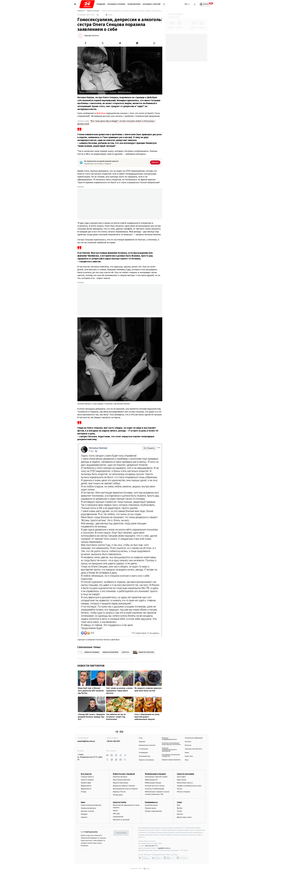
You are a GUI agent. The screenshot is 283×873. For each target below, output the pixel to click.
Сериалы (84, 817)
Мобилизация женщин (153, 783)
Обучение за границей (121, 820)
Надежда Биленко (91, 36)
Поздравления (134, 4)
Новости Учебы (119, 802)
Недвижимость (151, 802)
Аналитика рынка (151, 805)
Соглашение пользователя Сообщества (171, 755)
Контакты (188, 741)
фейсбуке (101, 113)
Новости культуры (93, 11)
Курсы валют (181, 780)
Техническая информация (194, 738)
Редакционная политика (147, 745)
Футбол (179, 808)
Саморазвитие (118, 817)
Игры (186, 760)
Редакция (142, 741)
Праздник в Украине (116, 4)
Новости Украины (87, 780)
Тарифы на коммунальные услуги (189, 786)
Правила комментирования (171, 760)
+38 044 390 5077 (113, 741)
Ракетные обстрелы (120, 777)
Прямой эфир (86, 783)
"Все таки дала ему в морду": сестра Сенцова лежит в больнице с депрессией (116, 122)
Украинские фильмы (88, 808)
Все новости (86, 774)
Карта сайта (189, 756)
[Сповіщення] (194, 4)
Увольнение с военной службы (156, 777)
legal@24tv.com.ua (164, 848)
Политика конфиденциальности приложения (169, 749)
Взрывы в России (119, 792)
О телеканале (143, 749)
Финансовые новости (185, 783)
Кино (83, 802)
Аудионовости (86, 789)
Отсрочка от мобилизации (154, 789)
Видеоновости (86, 786)
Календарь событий (151, 4)
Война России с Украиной (124, 774)
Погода (83, 792)
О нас (140, 738)
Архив (187, 752)
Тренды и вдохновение (153, 811)
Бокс (178, 805)
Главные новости (87, 777)
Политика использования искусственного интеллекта (171, 743)
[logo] (87, 4)
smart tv (169, 858)
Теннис (179, 811)
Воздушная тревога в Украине (124, 786)
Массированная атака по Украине (125, 789)
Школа (115, 811)
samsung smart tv (182, 858)
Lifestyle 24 (81, 11)
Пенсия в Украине (183, 792)
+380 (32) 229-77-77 (151, 846)
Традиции (101, 4)
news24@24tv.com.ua (86, 741)
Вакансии (188, 745)
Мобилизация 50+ (151, 780)
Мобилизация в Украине (155, 774)
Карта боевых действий (121, 780)
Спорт (179, 802)
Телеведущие (143, 752)
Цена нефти (181, 777)
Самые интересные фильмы (91, 805)
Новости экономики (185, 774)
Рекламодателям (144, 756)
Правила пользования (146, 760)
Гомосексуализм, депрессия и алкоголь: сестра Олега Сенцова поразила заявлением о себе (131, 11)
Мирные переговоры (120, 783)
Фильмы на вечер (87, 811)
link (107, 755)
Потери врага (118, 795)
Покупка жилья (150, 808)
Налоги (179, 789)
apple (156, 858)
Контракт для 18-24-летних (154, 786)
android (144, 858)
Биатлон (180, 814)
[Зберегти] (154, 43)
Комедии (84, 814)
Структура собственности (193, 749)
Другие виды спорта (184, 817)
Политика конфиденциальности (169, 738)
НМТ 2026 (116, 814)
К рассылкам (121, 833)
